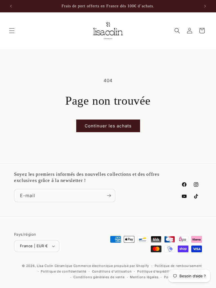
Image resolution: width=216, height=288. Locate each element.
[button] (12, 30)
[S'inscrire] (109, 195)
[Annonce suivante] (205, 6)
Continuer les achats (108, 126)
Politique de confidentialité (63, 271)
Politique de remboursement (178, 266)
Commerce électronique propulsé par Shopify (111, 266)
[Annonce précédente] (11, 6)
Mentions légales (144, 277)
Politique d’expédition (155, 271)
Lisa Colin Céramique (54, 266)
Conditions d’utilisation (112, 271)
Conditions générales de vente (98, 277)
